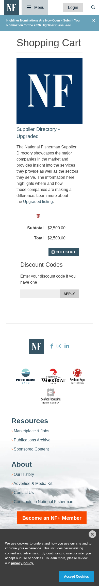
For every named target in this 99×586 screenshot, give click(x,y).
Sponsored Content (31, 449)
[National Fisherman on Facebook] (52, 346)
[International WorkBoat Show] (54, 376)
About (21, 464)
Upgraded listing (38, 201)
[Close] (92, 534)
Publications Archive (32, 440)
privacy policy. (22, 563)
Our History (24, 474)
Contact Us (24, 492)
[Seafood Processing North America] (50, 396)
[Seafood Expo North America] (77, 376)
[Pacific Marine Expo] (25, 376)
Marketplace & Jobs (31, 431)
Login (73, 7)
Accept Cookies (76, 576)
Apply (69, 294)
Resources (29, 421)
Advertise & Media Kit (32, 483)
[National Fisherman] (11, 7)
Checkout (65, 252)
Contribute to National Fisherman (43, 502)
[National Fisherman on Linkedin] (66, 346)
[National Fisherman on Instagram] (59, 346)
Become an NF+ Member (51, 518)
